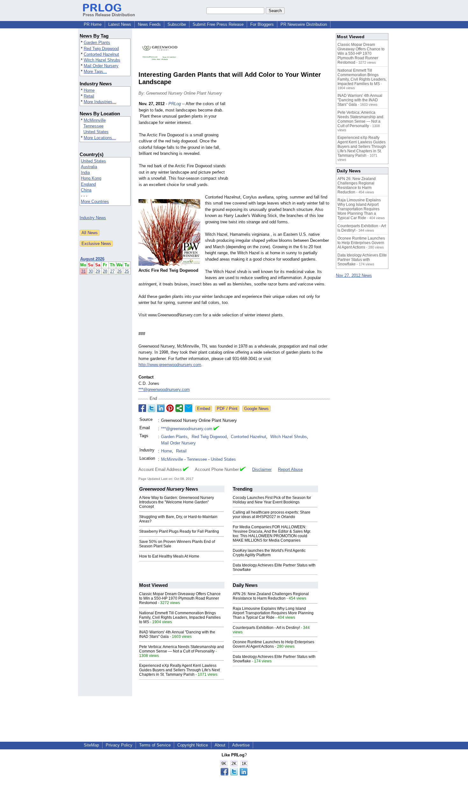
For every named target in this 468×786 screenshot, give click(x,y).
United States (96, 131)
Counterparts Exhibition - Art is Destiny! (266, 627)
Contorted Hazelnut (101, 54)
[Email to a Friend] (188, 408)
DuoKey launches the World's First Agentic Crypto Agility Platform (269, 552)
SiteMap (91, 745)
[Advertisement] (282, 147)
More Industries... (100, 101)
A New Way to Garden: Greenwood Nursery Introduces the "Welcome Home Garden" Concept (176, 502)
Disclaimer (262, 469)
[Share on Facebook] (142, 408)
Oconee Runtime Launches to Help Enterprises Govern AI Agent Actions (273, 644)
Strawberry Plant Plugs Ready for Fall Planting (179, 531)
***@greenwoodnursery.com (164, 389)
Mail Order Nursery (101, 65)
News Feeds (149, 24)
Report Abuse (290, 469)
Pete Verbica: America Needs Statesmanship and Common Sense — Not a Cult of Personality (181, 649)
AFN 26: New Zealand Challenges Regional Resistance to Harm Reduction (271, 596)
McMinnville (95, 120)
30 (91, 271)
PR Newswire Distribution (303, 24)
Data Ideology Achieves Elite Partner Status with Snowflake (362, 259)
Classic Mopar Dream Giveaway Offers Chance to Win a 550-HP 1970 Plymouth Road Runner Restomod (180, 598)
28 (105, 271)
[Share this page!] (234, 774)
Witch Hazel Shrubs (102, 60)
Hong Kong (91, 178)
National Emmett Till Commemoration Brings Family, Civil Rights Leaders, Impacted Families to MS (180, 617)
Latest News (119, 24)
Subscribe (176, 24)
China (86, 190)
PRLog (174, 103)
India (85, 172)
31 (83, 271)
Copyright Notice (192, 745)
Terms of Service (155, 745)
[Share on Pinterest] (170, 408)
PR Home (93, 24)
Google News (256, 408)
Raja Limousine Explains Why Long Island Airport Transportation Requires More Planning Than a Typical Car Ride (273, 613)
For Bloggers (262, 24)
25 (126, 271)
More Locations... (100, 137)
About (220, 745)
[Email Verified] (216, 429)
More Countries (95, 201)
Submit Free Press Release (218, 24)
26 (119, 271)
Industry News (93, 217)
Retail (89, 96)
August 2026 (92, 258)
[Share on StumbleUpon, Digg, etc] (179, 408)
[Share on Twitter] (151, 408)
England (88, 184)
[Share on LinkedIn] (161, 408)
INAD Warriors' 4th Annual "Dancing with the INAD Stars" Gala (359, 100)
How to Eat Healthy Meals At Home (169, 556)
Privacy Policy (119, 745)
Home (89, 90)
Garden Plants (97, 42)
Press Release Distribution (109, 14)
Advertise (241, 745)
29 (98, 271)
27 (112, 271)
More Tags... (95, 71)
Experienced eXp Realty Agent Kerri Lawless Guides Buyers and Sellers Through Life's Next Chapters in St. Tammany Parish (179, 670)
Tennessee (93, 126)
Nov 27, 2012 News (354, 275)
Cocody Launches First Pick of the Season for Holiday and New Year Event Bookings (272, 499)
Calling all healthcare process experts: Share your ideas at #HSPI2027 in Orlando (271, 514)
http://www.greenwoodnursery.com (169, 364)
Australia (89, 166)
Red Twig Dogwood (101, 48)
